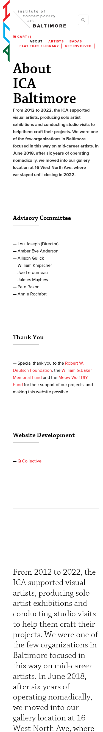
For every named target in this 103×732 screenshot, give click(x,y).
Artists (55, 41)
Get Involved (78, 46)
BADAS (75, 41)
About (36, 41)
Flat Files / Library (39, 46)
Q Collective (29, 460)
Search (83, 20)
